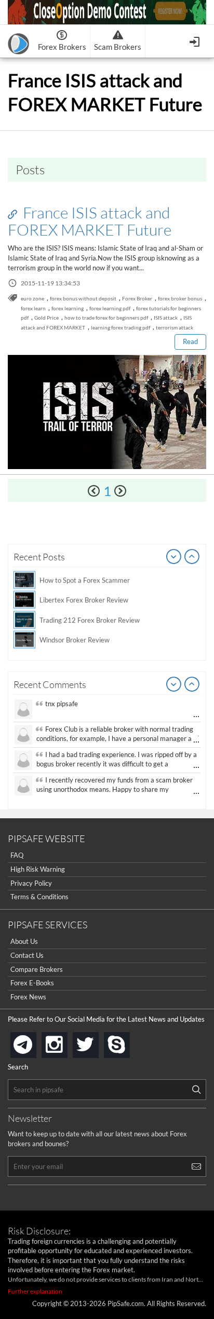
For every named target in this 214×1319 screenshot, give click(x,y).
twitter (97, 1041)
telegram (34, 1044)
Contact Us (27, 955)
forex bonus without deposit (83, 298)
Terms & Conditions (39, 896)
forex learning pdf (109, 308)
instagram (65, 1041)
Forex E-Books (32, 983)
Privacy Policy (31, 883)
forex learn (33, 308)
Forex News (28, 997)
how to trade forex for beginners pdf (106, 317)
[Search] (196, 1089)
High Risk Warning (37, 869)
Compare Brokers (36, 969)
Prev (174, 557)
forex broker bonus (180, 298)
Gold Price (46, 317)
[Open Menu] (195, 41)
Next (192, 557)
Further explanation (35, 1291)
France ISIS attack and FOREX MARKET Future (89, 221)
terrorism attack (174, 327)
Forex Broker (137, 298)
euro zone (32, 298)
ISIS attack (166, 317)
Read (190, 341)
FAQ (16, 855)
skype (128, 1041)
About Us (24, 941)
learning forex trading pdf (120, 327)
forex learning (67, 308)
